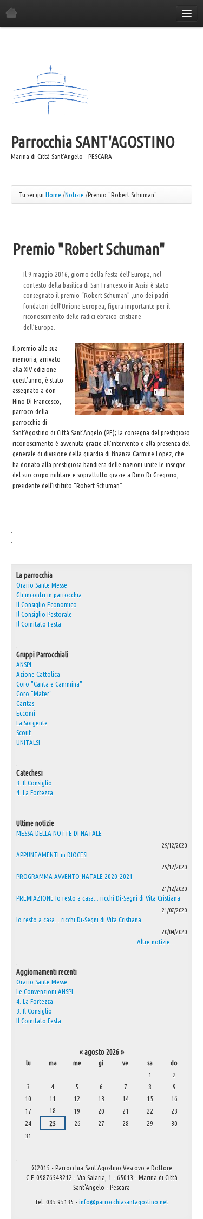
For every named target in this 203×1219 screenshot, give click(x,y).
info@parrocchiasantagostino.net (123, 1201)
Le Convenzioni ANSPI (44, 991)
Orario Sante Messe (41, 981)
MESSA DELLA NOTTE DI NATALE (59, 833)
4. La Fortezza (34, 792)
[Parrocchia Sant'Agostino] (50, 91)
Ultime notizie (35, 823)
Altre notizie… (156, 941)
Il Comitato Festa (38, 1020)
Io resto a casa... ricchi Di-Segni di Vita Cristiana (78, 919)
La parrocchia (34, 575)
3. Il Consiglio (34, 783)
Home (53, 194)
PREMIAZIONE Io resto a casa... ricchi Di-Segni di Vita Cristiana (98, 898)
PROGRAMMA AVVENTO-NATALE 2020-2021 (74, 876)
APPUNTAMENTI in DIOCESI (52, 854)
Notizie (74, 194)
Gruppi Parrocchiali (42, 654)
